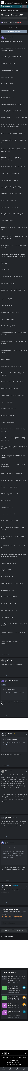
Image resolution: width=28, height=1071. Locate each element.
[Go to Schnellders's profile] (2, 818)
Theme (11, 1060)
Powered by (14, 1064)
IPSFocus (16, 1060)
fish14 (6, 842)
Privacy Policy (5, 1057)
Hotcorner (8, 885)
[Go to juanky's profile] (4, 988)
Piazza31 (10, 976)
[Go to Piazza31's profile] (4, 978)
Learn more (3, 2)
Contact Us (12, 1057)
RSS (25, 1057)
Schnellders (8, 817)
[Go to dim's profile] (2, 771)
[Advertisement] (14, 724)
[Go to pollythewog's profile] (2, 660)
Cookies (19, 1057)
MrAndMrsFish (8, 22)
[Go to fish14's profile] (2, 842)
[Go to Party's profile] (4, 1005)
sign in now (11, 913)
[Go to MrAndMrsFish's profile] (2, 22)
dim (6, 770)
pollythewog (8, 660)
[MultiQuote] (2, 654)
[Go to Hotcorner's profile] (2, 886)
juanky (10, 986)
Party (9, 1004)
